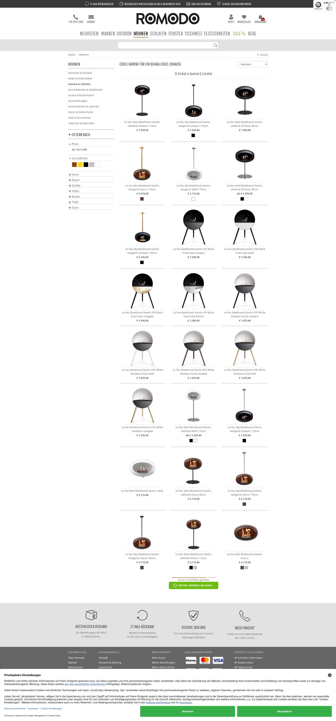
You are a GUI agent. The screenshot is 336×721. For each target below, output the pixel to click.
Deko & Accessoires (79, 117)
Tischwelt (193, 33)
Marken (108, 33)
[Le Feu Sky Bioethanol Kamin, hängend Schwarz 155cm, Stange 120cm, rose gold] (142, 227)
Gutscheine (105, 667)
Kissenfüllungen (77, 101)
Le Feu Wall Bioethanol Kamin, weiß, (142, 490)
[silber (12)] (91, 164)
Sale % (239, 33)
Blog (252, 33)
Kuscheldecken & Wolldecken (85, 89)
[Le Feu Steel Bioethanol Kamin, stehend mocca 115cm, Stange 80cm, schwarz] (193, 532)
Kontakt (91, 22)
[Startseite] (168, 19)
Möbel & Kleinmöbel (80, 78)
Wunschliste (244, 22)
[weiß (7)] (97, 164)
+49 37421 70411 (75, 22)
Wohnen (141, 33)
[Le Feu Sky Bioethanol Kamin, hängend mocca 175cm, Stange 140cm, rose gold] (142, 163)
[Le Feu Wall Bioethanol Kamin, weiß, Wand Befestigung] (142, 468)
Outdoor (124, 33)
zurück (264, 54)
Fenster (176, 33)
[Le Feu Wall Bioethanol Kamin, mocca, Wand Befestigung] (245, 532)
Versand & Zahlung (110, 662)
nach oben (167, 599)
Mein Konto (158, 657)
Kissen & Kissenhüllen (81, 95)
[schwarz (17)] (86, 164)
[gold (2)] (80, 164)
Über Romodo (76, 657)
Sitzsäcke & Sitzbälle (80, 73)
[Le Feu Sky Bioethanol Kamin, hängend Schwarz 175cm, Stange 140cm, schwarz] (193, 100)
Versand (135, 636)
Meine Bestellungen (163, 662)
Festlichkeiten (217, 33)
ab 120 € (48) (79, 149)
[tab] (91, 144)
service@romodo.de (250, 634)
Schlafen (158, 33)
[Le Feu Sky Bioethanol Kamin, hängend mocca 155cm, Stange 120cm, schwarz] (142, 532)
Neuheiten (89, 33)
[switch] (329, 8)
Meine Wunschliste (163, 667)
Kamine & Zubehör (79, 84)
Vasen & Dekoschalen (80, 112)
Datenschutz (75, 667)
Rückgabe (152, 636)
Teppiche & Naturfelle (81, 123)
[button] (260, 19)
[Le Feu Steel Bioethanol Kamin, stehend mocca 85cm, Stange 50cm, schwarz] (193, 468)
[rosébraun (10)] (74, 164)
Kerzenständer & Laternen (83, 106)
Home (71, 54)
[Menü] (334, 2)
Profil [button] (231, 22)
